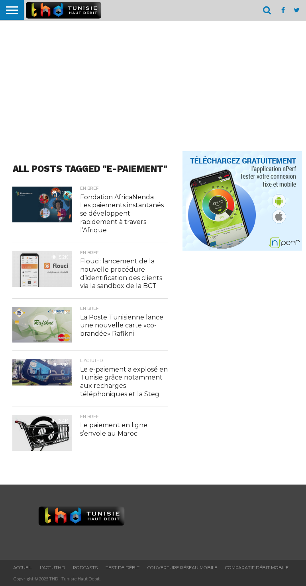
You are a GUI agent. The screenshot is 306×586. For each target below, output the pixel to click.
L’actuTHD (52, 567)
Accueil (22, 567)
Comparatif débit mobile (256, 567)
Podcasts (85, 567)
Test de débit (122, 567)
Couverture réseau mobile (182, 567)
